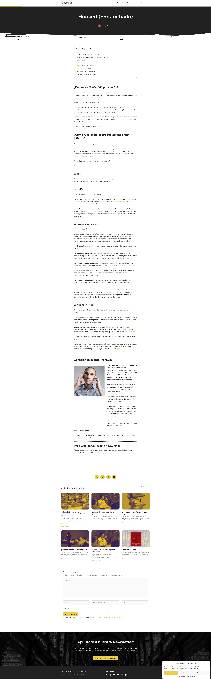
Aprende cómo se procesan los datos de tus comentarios (106, 617)
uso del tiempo (130, 332)
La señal (82, 60)
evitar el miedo (118, 201)
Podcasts (130, 3)
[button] (97, 477)
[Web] (135, 603)
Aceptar (171, 673)
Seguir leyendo (65, 526)
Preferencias (201, 673)
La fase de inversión (86, 68)
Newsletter (121, 3)
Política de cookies (181, 676)
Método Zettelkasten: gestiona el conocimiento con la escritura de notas (73, 513)
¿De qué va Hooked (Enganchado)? (88, 54)
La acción (83, 63)
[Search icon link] (149, 3)
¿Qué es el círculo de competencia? (74, 550)
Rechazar (186, 673)
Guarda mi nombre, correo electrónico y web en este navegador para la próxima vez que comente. (95, 609)
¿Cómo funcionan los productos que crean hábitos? (93, 57)
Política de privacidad (190, 676)
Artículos (140, 3)
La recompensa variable (87, 65)
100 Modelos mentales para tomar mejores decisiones (134, 513)
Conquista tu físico (129, 550)
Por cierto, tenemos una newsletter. (88, 74)
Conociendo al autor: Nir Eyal (86, 71)
